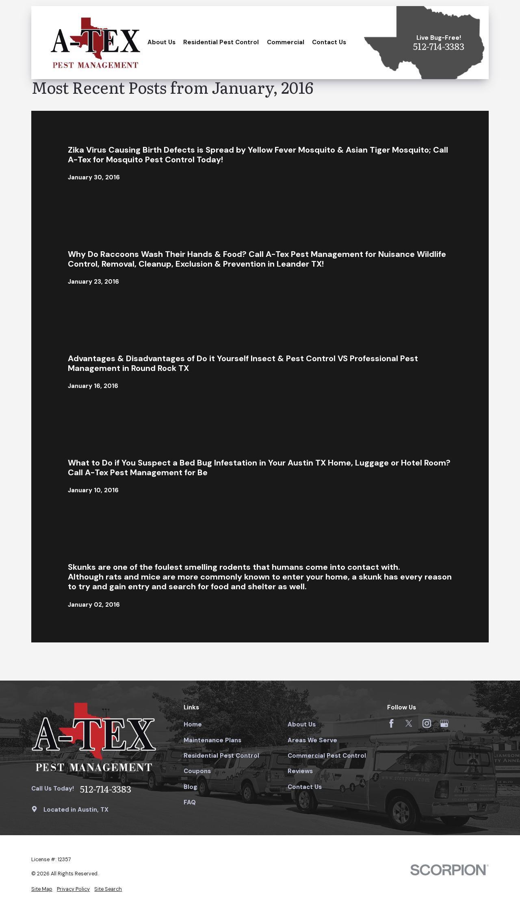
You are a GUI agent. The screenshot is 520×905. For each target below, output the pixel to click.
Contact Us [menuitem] (329, 42)
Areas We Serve (312, 740)
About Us (302, 724)
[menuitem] (41, 889)
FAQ (190, 802)
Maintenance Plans (212, 740)
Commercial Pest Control (327, 756)
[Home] (95, 42)
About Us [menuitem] (161, 42)
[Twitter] (409, 723)
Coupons (197, 771)
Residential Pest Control (221, 756)
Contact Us (305, 787)
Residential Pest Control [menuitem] (221, 42)
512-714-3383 (438, 46)
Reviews (300, 771)
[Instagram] (426, 723)
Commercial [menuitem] (285, 42)
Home (193, 724)
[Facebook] (391, 723)
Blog (190, 787)
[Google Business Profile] (444, 723)
